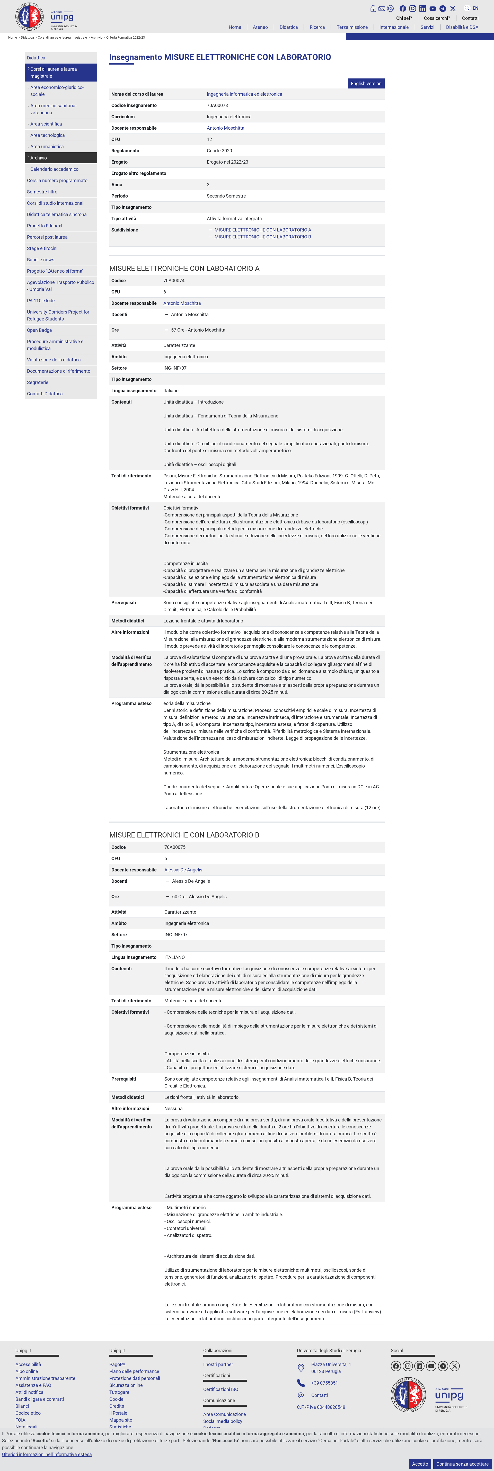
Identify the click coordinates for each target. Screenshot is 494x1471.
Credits (116, 1406)
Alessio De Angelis (183, 869)
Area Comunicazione (224, 1414)
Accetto (420, 1464)
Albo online (26, 1371)
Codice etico (28, 1413)
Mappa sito (120, 1420)
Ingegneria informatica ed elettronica (244, 94)
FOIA (20, 1420)
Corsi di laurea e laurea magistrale (53, 72)
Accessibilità (28, 1364)
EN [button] (476, 8)
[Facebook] (403, 8)
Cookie (116, 1399)
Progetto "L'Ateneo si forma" (55, 271)
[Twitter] (452, 8)
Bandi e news (40, 259)
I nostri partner (218, 1364)
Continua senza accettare (462, 1464)
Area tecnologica (47, 135)
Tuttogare (119, 1392)
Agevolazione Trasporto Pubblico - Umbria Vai (60, 286)
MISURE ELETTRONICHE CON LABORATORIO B (263, 236)
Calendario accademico (54, 169)
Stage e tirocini (42, 248)
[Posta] (381, 8)
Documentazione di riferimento (58, 371)
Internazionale (394, 27)
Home (235, 27)
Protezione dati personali (134, 1378)
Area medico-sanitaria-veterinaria (53, 109)
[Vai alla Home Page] (46, 16)
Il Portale (118, 1413)
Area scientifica (46, 124)
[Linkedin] (422, 8)
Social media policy (222, 1421)
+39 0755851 (324, 1383)
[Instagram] (412, 8)
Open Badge (39, 330)
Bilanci (22, 1406)
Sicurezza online (126, 1385)
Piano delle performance (134, 1371)
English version (366, 83)
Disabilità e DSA (462, 27)
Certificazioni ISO (220, 1389)
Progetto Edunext (45, 225)
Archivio (38, 158)
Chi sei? (404, 18)
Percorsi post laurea (47, 237)
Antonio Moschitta (225, 128)
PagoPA (117, 1364)
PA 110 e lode (41, 300)
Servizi (427, 27)
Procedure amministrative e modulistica (55, 345)
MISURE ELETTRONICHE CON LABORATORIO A (263, 230)
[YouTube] (432, 8)
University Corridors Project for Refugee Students (58, 315)
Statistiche (120, 1427)
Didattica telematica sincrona (57, 214)
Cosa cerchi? (437, 18)
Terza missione (352, 27)
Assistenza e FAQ (33, 1385)
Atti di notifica (29, 1392)
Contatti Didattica (45, 393)
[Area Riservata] (373, 8)
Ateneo (260, 27)
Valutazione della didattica (54, 359)
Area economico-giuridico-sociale (57, 91)
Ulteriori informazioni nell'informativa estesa (47, 1454)
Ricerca (317, 27)
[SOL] (390, 8)
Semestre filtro (42, 191)
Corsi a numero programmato (57, 180)
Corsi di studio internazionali (55, 203)
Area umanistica (47, 146)
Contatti (470, 18)
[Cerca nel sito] (467, 8)
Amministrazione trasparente (45, 1378)
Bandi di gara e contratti (39, 1399)
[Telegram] (442, 8)
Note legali (26, 1427)
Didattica (289, 27)
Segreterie (37, 382)
